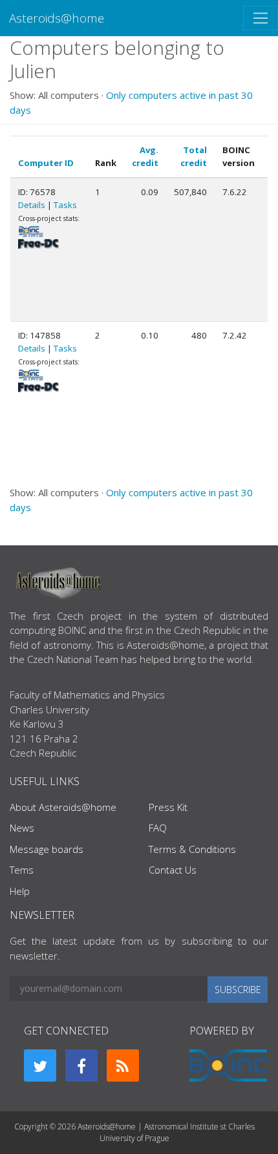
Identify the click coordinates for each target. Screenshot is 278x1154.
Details (31, 205)
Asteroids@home (56, 18)
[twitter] (40, 1065)
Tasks (65, 205)
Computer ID (46, 163)
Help (20, 891)
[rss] (123, 1065)
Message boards (46, 849)
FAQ (158, 827)
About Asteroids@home (63, 807)
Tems (22, 869)
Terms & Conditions (192, 849)
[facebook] (81, 1065)
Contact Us (173, 869)
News (22, 827)
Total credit (193, 156)
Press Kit (168, 807)
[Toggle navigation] (260, 18)
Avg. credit (145, 156)
